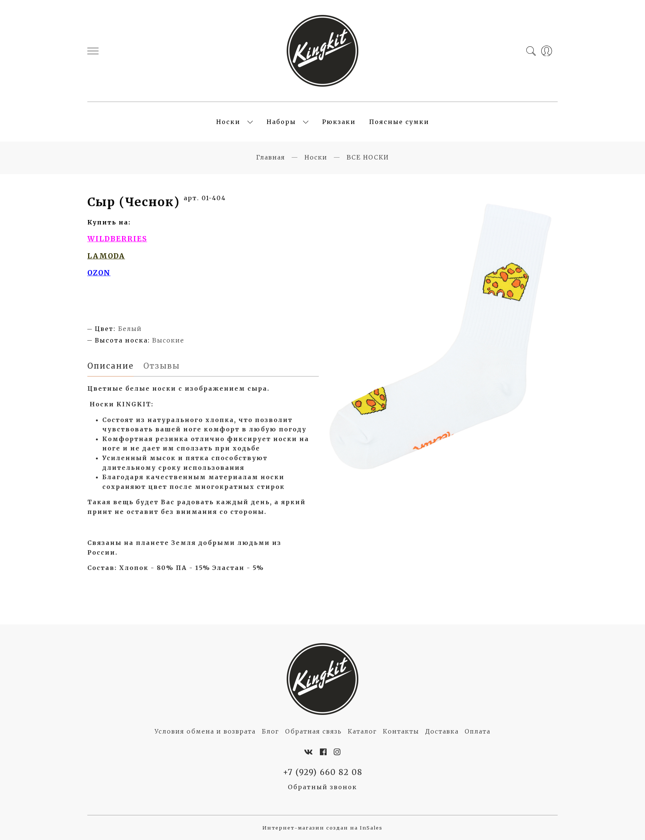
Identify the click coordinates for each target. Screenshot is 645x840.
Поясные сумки (399, 121)
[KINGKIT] (322, 51)
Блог (270, 731)
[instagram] (337, 752)
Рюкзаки (339, 121)
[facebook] (323, 752)
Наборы (281, 121)
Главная (270, 157)
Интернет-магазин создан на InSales (322, 828)
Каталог (362, 731)
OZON (98, 273)
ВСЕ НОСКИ (368, 157)
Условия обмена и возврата (205, 731)
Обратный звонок (322, 787)
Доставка (442, 731)
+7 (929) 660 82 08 (322, 772)
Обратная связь (313, 731)
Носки (228, 121)
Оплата (477, 731)
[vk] (309, 752)
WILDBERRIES (117, 239)
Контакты (401, 731)
